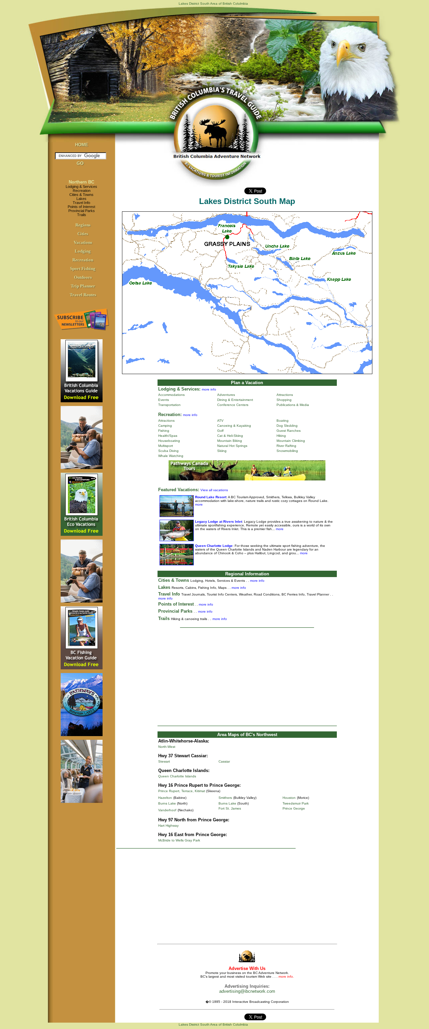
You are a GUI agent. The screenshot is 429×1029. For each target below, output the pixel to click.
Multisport (165, 446)
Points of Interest (81, 207)
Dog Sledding (287, 425)
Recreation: (170, 414)
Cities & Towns (81, 195)
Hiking (281, 436)
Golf (220, 430)
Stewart (164, 761)
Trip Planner (83, 286)
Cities (82, 233)
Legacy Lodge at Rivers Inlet (218, 521)
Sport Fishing (83, 268)
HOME (81, 144)
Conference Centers (232, 405)
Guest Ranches (289, 430)
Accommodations (171, 395)
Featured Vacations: (178, 489)
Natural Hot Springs (232, 446)
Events (163, 400)
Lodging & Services (81, 187)
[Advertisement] (247, 677)
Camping (165, 425)
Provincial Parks (81, 211)
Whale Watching (170, 456)
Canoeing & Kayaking (234, 425)
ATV (220, 420)
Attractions (285, 395)
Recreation (81, 191)
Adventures (226, 395)
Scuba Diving (168, 451)
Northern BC (81, 182)
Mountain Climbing (291, 441)
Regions (82, 224)
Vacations (83, 242)
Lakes (81, 199)
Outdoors (83, 277)
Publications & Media (293, 405)
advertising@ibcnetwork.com (247, 991)
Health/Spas (167, 436)
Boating (283, 420)
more (199, 504)
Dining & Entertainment (235, 400)
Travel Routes (83, 294)
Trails (81, 215)
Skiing (222, 451)
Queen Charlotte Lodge (214, 546)
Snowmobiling (287, 451)
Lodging (83, 251)
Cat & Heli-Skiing (230, 436)
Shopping (284, 400)
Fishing (163, 430)
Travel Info (81, 203)
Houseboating (169, 441)
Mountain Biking (229, 441)
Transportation (169, 405)
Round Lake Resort (210, 497)
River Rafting (286, 446)
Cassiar (224, 761)
